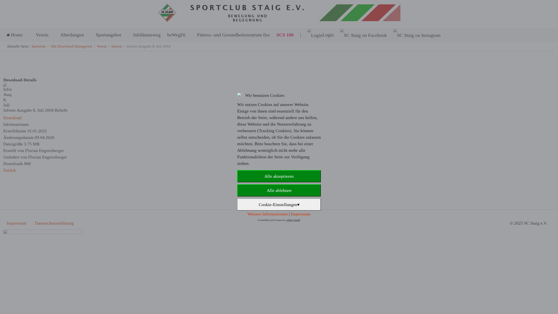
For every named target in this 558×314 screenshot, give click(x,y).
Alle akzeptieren (279, 176)
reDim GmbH (293, 220)
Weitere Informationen (267, 214)
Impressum (301, 214)
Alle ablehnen (279, 190)
